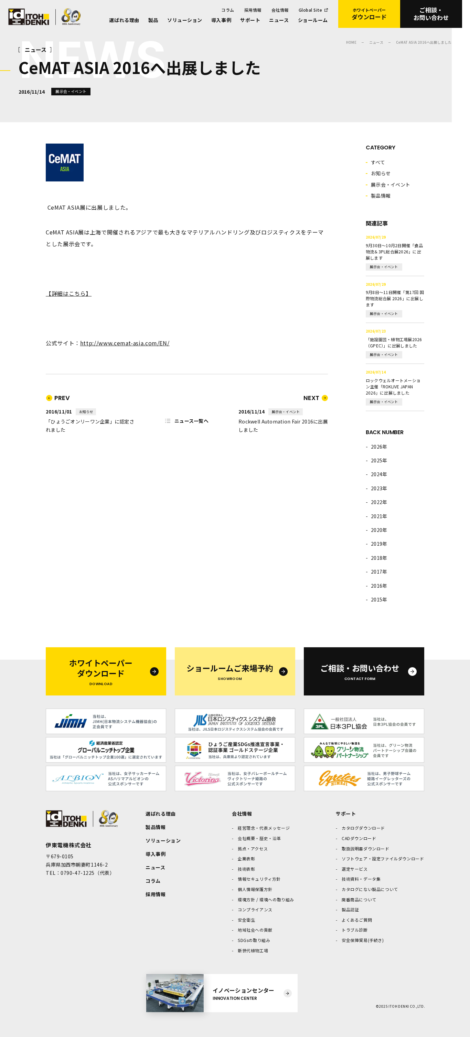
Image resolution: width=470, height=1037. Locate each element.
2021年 (379, 516)
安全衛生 (246, 920)
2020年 (379, 529)
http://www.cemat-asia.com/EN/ (125, 343)
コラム (227, 10)
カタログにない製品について (370, 889)
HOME (351, 42)
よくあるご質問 (357, 920)
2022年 (379, 502)
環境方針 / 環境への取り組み (266, 899)
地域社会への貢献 (255, 930)
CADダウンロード (359, 838)
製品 (153, 20)
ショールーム (313, 20)
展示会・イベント (390, 184)
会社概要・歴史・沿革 (259, 838)
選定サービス (355, 869)
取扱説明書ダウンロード (365, 848)
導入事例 (221, 20)
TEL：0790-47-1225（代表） (80, 872)
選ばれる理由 (124, 20)
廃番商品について (359, 899)
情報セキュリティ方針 (259, 879)
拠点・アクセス (253, 848)
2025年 (379, 460)
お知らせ (381, 173)
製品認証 (350, 909)
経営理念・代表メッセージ (264, 828)
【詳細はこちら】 (69, 293)
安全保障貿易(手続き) (363, 940)
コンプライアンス (255, 909)
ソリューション (184, 20)
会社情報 (280, 10)
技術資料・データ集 (361, 879)
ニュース (279, 20)
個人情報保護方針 (255, 889)
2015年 (379, 599)
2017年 (379, 571)
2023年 (379, 488)
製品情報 (381, 195)
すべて (378, 162)
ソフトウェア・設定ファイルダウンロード (383, 858)
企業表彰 (246, 858)
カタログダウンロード (363, 828)
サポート (250, 20)
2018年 (379, 557)
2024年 (379, 474)
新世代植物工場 (253, 950)
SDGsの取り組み (254, 940)
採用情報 (252, 10)
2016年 (379, 585)
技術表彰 (246, 869)
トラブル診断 (355, 930)
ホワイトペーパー (369, 14)
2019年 (379, 543)
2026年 (379, 446)
